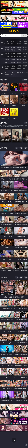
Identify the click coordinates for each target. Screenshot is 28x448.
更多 (26, 148)
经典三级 (13, 56)
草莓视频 (19, 72)
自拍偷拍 (13, 47)
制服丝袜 (7, 56)
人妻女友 (19, 66)
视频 (2, 48)
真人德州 (13, 41)
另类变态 (25, 56)
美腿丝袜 (7, 62)
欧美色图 (19, 59)
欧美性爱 (25, 53)
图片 (2, 61)
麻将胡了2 (6, 43)
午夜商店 (13, 72)
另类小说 (13, 68)
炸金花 (13, 43)
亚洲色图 (13, 59)
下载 (26, 123)
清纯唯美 (13, 62)
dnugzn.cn (14, 31)
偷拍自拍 (13, 53)
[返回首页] (26, 444)
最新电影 (3, 277)
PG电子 (7, 41)
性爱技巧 (25, 68)
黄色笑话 (19, 68)
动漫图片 (25, 59)
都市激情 (7, 66)
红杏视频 (7, 75)
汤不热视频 (25, 72)
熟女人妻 (7, 50)
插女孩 (7, 72)
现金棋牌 (19, 43)
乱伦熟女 (19, 56)
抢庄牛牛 (25, 43)
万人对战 (19, 41)
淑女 (21, 277)
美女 (17, 148)
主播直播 (19, 50)
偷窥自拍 (7, 59)
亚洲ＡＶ (7, 47)
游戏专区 (25, 41)
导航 (2, 73)
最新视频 (3, 148)
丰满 (17, 277)
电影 (2, 55)
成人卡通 (19, 53)
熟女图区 (19, 62)
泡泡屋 (13, 75)
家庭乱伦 (13, 66)
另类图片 (25, 62)
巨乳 (21, 148)
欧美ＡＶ (19, 47)
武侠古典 (25, 66)
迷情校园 (7, 68)
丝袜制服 (13, 50)
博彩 (2, 42)
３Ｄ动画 (25, 47)
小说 (2, 67)
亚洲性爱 (7, 53)
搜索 (24, 35)
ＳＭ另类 (25, 50)
